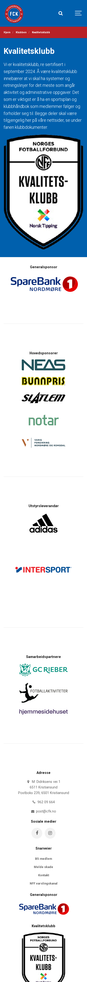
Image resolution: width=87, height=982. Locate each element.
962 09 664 (45, 802)
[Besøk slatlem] (43, 404)
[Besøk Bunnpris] (43, 387)
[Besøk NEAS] (43, 372)
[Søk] (60, 13)
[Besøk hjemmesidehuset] (43, 716)
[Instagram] (50, 833)
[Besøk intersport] (43, 600)
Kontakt (43, 875)
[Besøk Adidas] (43, 535)
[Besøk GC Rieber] (43, 678)
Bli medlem (43, 858)
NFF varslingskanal (44, 883)
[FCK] (15, 13)
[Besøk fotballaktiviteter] (43, 704)
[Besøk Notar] (43, 432)
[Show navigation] (78, 13)
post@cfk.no (45, 811)
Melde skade (43, 867)
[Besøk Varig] (43, 449)
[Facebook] (36, 833)
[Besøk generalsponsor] (43, 918)
